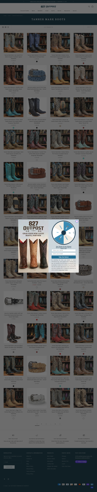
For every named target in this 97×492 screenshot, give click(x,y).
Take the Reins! (64, 257)
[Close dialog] (77, 221)
